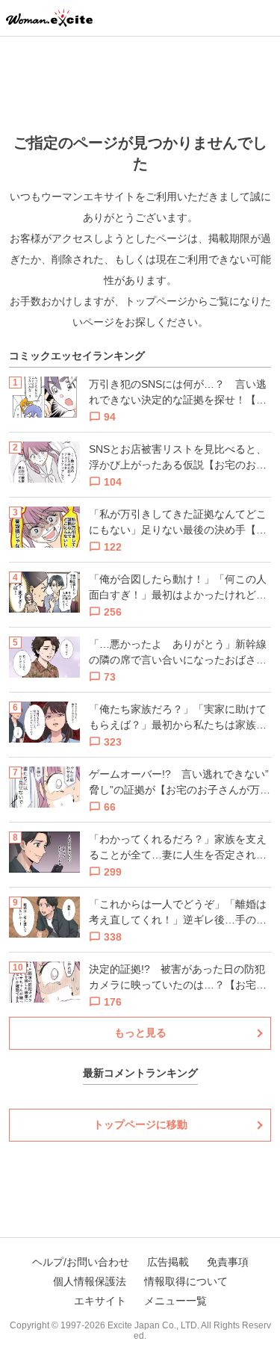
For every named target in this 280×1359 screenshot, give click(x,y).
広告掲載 (168, 1262)
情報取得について (186, 1281)
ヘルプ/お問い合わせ (80, 1262)
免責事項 (228, 1262)
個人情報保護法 (89, 1281)
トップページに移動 (140, 1124)
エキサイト (100, 1301)
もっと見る (140, 1032)
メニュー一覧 (175, 1301)
